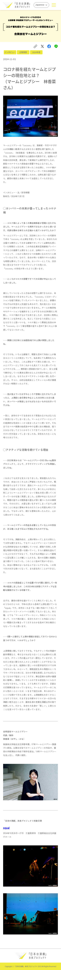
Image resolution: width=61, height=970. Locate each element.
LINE (56, 46)
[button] (53, 5)
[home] (16, 5)
